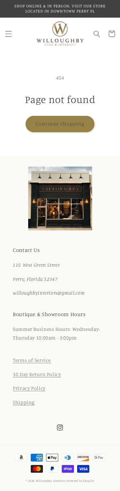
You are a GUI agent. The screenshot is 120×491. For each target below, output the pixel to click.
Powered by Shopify (80, 480)
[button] (8, 33)
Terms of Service (32, 360)
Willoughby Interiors (51, 480)
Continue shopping (60, 124)
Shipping (24, 402)
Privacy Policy (29, 388)
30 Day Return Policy (37, 374)
